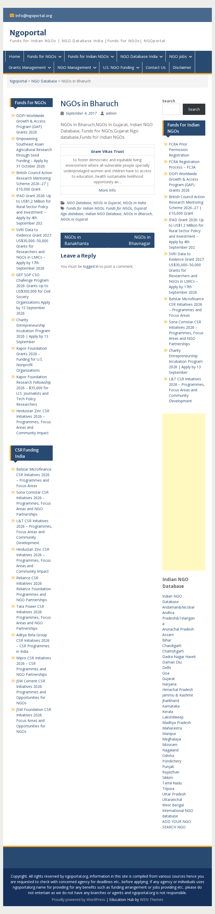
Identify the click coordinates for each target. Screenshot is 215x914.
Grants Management (27, 67)
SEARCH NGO (174, 826)
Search (168, 100)
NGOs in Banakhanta (76, 240)
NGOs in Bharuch (137, 213)
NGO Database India (139, 56)
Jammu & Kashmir (177, 695)
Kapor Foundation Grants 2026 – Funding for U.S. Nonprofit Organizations (31, 359)
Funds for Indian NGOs (88, 56)
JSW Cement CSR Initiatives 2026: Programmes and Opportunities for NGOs (31, 691)
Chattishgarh (173, 651)
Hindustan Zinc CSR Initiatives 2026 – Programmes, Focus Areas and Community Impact (33, 421)
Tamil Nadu (172, 783)
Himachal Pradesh (177, 689)
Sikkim (167, 777)
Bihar (166, 640)
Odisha (168, 755)
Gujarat (168, 678)
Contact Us (156, 67)
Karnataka (171, 706)
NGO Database (44, 81)
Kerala (167, 711)
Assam (168, 634)
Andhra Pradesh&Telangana (178, 618)
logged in (91, 266)
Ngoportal (28, 32)
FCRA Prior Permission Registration (179, 150)
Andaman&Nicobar (178, 607)
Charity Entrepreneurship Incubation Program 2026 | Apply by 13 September (186, 361)
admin (111, 113)
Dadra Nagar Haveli (179, 656)
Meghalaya (171, 739)
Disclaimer (182, 67)
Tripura (168, 788)
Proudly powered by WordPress (78, 899)
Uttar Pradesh (174, 794)
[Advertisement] (183, 492)
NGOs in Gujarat (107, 202)
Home (14, 56)
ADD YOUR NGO (176, 821)
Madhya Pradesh (176, 722)
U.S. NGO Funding (118, 67)
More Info (107, 190)
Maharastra (172, 728)
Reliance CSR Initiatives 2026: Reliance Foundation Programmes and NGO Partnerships (33, 588)
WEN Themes (151, 899)
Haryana (169, 684)
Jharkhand (170, 700)
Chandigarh (171, 645)
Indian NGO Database (103, 213)
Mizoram (170, 744)
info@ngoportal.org (33, 15)
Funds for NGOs (41, 56)
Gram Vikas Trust (107, 151)
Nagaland (170, 750)
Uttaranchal (172, 799)
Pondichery (171, 761)
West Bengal (173, 804)
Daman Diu (172, 662)
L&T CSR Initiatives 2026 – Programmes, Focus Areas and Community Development (187, 389)
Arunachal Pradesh (178, 629)
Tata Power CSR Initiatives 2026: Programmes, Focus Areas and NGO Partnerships (33, 617)
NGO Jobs (178, 56)
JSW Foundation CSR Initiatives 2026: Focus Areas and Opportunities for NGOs (33, 720)
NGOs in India (134, 202)
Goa (165, 673)
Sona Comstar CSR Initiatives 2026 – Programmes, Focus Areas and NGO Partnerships (186, 332)
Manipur (169, 733)
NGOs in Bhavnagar (139, 240)
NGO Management (74, 67)
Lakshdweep (173, 717)
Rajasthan (170, 772)
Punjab (168, 766)
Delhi (166, 667)
